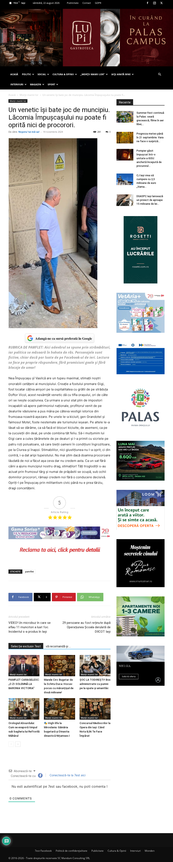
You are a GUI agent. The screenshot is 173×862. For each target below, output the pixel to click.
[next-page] (17, 744)
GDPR (98, 2)
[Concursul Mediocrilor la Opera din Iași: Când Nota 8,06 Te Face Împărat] (95, 708)
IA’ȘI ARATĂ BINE (121, 74)
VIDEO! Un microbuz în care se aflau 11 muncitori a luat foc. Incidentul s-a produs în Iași (29, 627)
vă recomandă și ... (58, 646)
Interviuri (135, 851)
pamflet (29, 571)
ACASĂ (14, 74)
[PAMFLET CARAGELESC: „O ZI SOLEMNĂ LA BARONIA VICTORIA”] (23, 665)
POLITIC (26, 74)
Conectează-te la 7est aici (67, 775)
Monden (149, 851)
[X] (161, 3)
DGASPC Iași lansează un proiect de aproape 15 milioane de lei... (150, 200)
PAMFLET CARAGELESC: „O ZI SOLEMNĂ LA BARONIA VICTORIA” (23, 684)
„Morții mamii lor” (92, 74)
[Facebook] (147, 3)
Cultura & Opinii (117, 851)
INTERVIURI (16, 84)
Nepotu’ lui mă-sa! (28, 131)
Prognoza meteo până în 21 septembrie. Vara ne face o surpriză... (150, 137)
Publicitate (72, 2)
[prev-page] (11, 744)
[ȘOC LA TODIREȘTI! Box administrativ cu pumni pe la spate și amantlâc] (95, 665)
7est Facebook (43, 851)
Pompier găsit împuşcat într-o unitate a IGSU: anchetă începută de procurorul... (149, 158)
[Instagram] (154, 3)
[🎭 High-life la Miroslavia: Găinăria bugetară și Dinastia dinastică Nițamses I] (59, 708)
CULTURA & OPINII (63, 74)
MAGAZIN (35, 84)
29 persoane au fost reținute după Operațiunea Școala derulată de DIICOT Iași (86, 627)
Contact (86, 2)
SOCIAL (42, 74)
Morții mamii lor (29, 95)
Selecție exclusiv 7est (26, 646)
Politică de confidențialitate (71, 851)
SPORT (51, 84)
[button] (159, 74)
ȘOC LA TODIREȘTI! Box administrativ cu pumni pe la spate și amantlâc (95, 684)
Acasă (12, 95)
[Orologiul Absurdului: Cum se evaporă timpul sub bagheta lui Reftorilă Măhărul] (23, 708)
